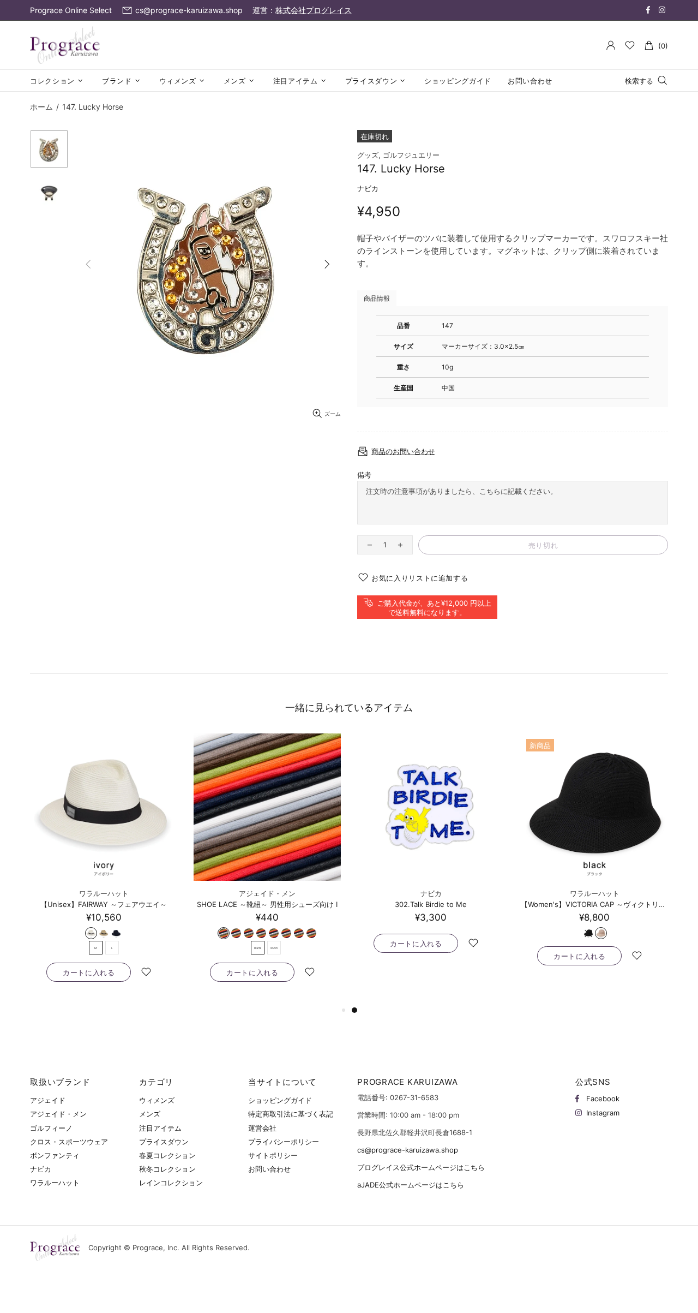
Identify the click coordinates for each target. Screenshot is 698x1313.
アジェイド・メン (267, 893)
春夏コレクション (167, 1155)
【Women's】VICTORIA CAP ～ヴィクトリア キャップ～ (594, 904)
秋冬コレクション (167, 1169)
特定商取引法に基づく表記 (290, 1113)
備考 (364, 474)
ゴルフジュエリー (411, 155)
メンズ (149, 1113)
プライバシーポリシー (283, 1141)
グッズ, (369, 155)
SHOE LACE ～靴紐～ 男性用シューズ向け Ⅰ (267, 904)
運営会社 (262, 1128)
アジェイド (47, 1100)
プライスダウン (164, 1141)
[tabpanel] (431, 854)
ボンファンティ (55, 1155)
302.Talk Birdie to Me (431, 904)
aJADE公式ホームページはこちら (410, 1184)
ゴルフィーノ (51, 1128)
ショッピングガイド (280, 1100)
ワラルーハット (104, 893)
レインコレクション (171, 1182)
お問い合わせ (269, 1169)
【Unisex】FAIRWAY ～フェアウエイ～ (103, 904)
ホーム (41, 106)
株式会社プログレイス (313, 10)
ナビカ (367, 188)
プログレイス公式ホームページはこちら (421, 1167)
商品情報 (377, 298)
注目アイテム (160, 1128)
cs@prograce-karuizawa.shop (407, 1149)
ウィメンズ (156, 1100)
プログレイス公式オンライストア (65, 45)
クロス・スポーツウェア (69, 1141)
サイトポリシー (273, 1155)
